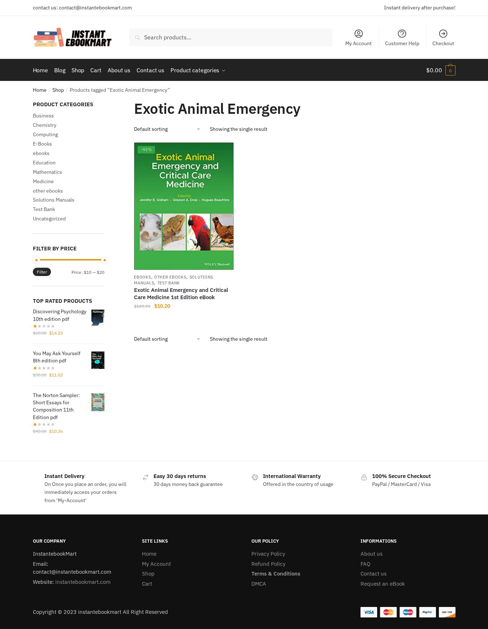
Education (44, 162)
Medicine (43, 181)
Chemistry (44, 125)
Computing (45, 134)
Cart (147, 583)
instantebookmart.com (83, 581)
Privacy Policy (268, 553)
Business (43, 115)
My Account (358, 43)
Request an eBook (382, 583)
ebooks (142, 277)
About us (371, 553)
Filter (42, 272)
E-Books (42, 144)
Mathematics (47, 172)
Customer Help (402, 43)
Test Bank (168, 282)
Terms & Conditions (275, 573)
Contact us (373, 573)
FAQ (365, 563)
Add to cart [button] (184, 321)
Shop (58, 90)
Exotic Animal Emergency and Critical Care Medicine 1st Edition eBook (181, 294)
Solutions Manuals (53, 200)
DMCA (258, 583)
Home (40, 90)
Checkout (443, 43)
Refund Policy (268, 563)
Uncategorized (49, 218)
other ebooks (170, 277)
